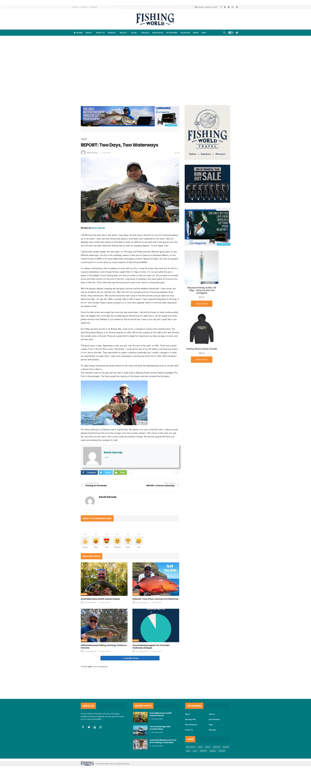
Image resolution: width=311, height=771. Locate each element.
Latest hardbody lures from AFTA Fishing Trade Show (162, 738)
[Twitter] (224, 7)
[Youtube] (228, 7)
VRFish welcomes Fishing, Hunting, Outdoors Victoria (103, 644)
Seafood (213, 748)
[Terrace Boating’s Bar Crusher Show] (140, 728)
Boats (200, 744)
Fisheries (216, 744)
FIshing (225, 744)
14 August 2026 (156, 649)
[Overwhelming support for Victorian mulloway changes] (155, 623)
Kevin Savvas (92, 150)
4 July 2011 (106, 150)
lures (195, 748)
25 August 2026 (156, 600)
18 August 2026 (104, 649)
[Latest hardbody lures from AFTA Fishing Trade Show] (140, 741)
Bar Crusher (190, 744)
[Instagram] (232, 7)
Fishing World (91, 600)
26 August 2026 (104, 600)
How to (212, 711)
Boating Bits (190, 717)
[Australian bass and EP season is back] (104, 576)
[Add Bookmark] (176, 470)
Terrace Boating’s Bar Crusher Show (160, 725)
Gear (211, 722)
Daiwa (208, 744)
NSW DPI (203, 748)
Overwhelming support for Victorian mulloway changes (150, 644)
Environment (214, 717)
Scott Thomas (143, 600)
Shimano (222, 748)
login (89, 664)
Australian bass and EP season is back (100, 596)
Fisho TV (189, 727)
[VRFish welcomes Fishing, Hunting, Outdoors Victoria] (104, 623)
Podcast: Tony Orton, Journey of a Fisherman (155, 596)
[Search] (224, 32)
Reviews (212, 727)
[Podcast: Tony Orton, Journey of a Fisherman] (155, 576)
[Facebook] (221, 7)
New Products (191, 722)
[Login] (237, 32)
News (84, 136)
